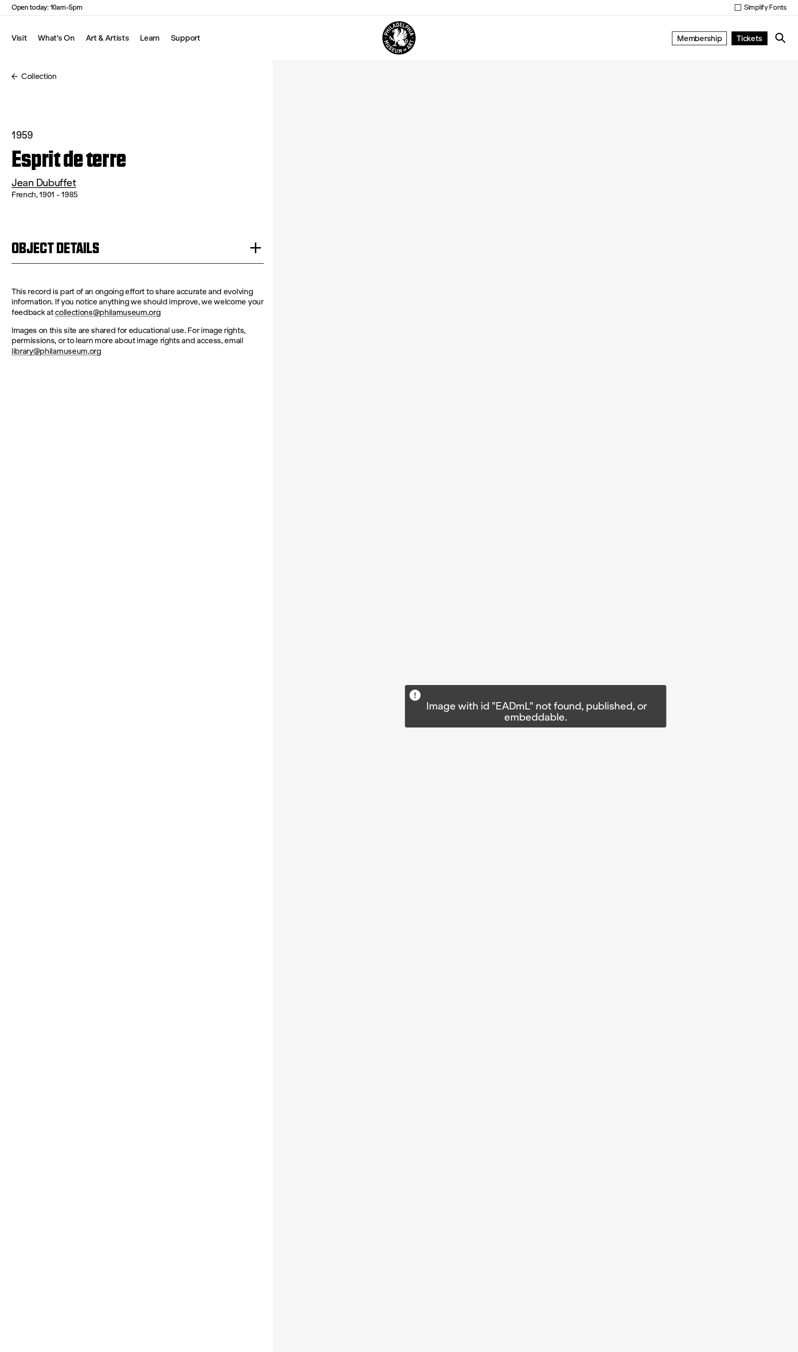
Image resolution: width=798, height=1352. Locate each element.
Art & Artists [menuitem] (107, 37)
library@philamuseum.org (56, 351)
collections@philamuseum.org (107, 312)
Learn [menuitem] (149, 37)
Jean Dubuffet (44, 182)
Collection (39, 76)
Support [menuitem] (185, 37)
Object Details (55, 247)
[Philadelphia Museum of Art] (399, 38)
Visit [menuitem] (19, 37)
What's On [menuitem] (56, 37)
